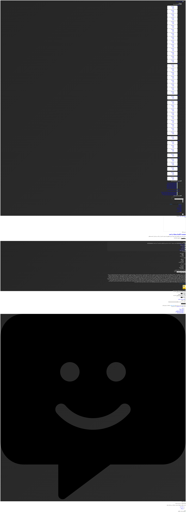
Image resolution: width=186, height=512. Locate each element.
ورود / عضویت (183, 303)
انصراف (184, 293)
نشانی (180, 206)
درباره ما (182, 266)
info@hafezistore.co (150, 243)
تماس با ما (182, 265)
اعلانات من (179, 209)
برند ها (183, 260)
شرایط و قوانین (172, 305)
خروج (180, 212)
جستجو (182, 254)
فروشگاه (182, 259)
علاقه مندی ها (179, 208)
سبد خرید (182, 261)
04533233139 (179, 243)
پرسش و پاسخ (181, 267)
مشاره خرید (182, 268)
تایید (181, 293)
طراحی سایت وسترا (176, 290)
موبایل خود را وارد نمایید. (182, 301)
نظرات (180, 210)
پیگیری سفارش (179, 211)
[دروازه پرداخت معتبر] (184, 288)
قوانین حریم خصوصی (179, 306)
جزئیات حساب (179, 207)
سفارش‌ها (179, 205)
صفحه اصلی (184, 216)
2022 (180, 216)
